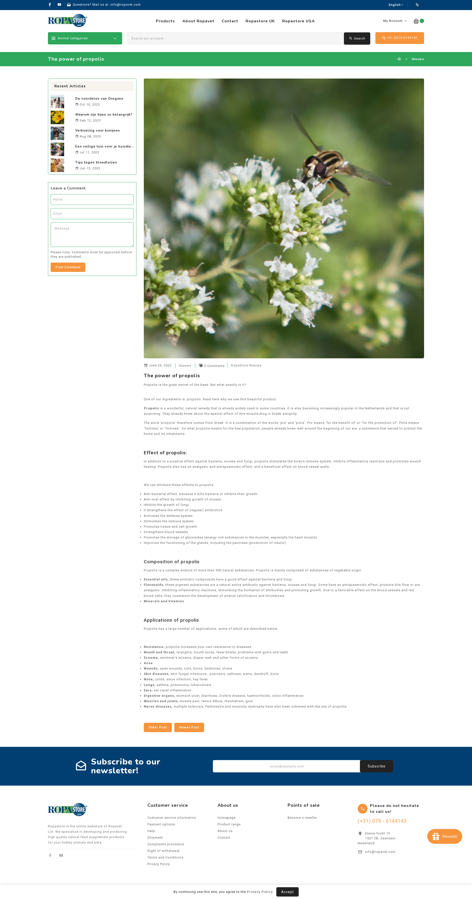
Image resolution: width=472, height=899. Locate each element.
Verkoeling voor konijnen (97, 130)
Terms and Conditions (165, 857)
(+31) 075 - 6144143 (382, 821)
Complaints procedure (166, 844)
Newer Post (189, 727)
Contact (224, 837)
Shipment (155, 837)
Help (151, 831)
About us (225, 831)
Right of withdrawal (164, 851)
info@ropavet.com (380, 852)
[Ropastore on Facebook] (50, 855)
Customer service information (172, 817)
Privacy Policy (159, 864)
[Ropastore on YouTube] (61, 855)
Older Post (158, 727)
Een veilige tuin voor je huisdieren (106, 146)
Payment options (161, 824)
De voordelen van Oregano (99, 98)
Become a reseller (302, 817)
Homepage (227, 817)
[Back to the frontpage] (399, 59)
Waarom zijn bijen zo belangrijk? (104, 114)
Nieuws (418, 59)
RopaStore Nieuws (246, 365)
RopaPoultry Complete (424, 870)
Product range (229, 824)
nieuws (185, 365)
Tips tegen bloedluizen (96, 162)
